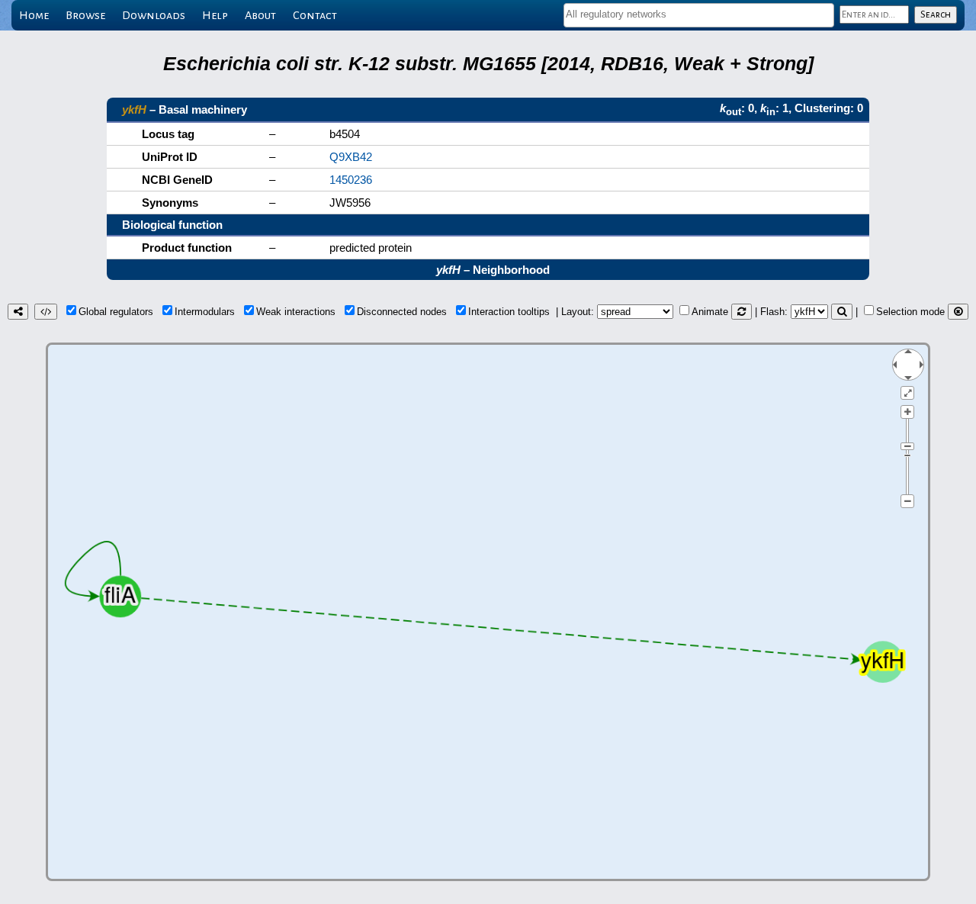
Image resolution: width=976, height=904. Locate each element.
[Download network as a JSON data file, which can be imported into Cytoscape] (45, 312)
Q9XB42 (350, 156)
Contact (315, 15)
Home (34, 15)
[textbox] (698, 14)
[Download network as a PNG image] (18, 312)
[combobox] (698, 15)
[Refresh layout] (741, 312)
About (260, 15)
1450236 (350, 179)
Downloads (153, 15)
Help (215, 15)
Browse (85, 15)
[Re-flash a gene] (841, 312)
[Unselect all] (958, 312)
